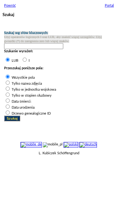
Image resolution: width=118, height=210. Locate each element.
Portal (109, 5)
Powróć (10, 5)
